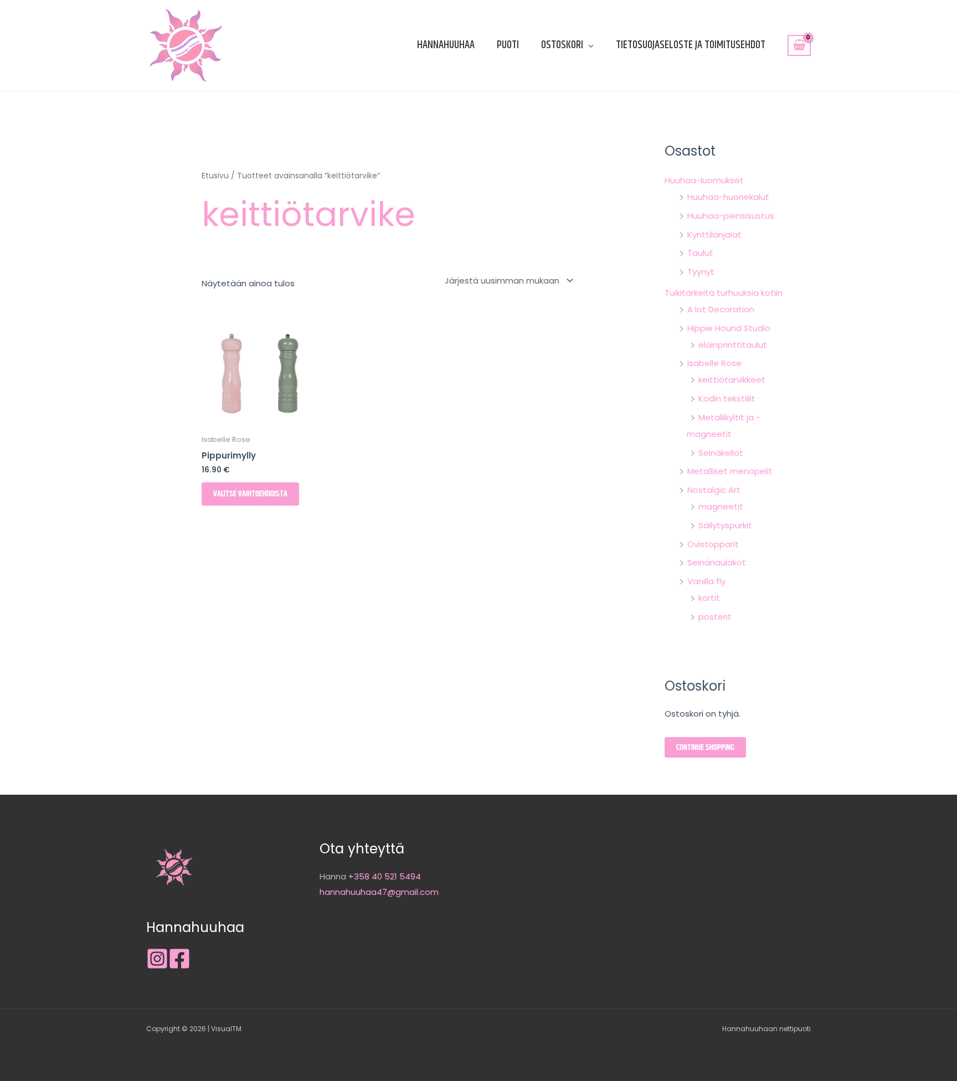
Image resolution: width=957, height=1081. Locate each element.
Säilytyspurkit (725, 525)
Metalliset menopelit (730, 471)
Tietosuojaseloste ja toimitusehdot (690, 45)
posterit (715, 616)
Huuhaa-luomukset (704, 180)
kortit (709, 598)
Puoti (508, 45)
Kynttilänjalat (714, 234)
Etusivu (215, 176)
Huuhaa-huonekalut (728, 197)
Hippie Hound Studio (728, 328)
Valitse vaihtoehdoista (250, 493)
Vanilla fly (706, 581)
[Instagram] (157, 959)
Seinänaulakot (716, 562)
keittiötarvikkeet (731, 379)
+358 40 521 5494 (384, 876)
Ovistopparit (713, 544)
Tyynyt (700, 271)
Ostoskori (562, 45)
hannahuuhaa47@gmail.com (379, 892)
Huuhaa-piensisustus (730, 216)
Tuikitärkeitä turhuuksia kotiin (724, 292)
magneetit (720, 506)
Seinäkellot (720, 453)
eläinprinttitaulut (732, 345)
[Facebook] (179, 959)
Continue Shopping (705, 747)
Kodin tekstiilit (726, 398)
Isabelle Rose (714, 363)
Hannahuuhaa (446, 45)
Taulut (700, 253)
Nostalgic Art (713, 490)
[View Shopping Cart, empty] (799, 45)
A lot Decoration (720, 309)
